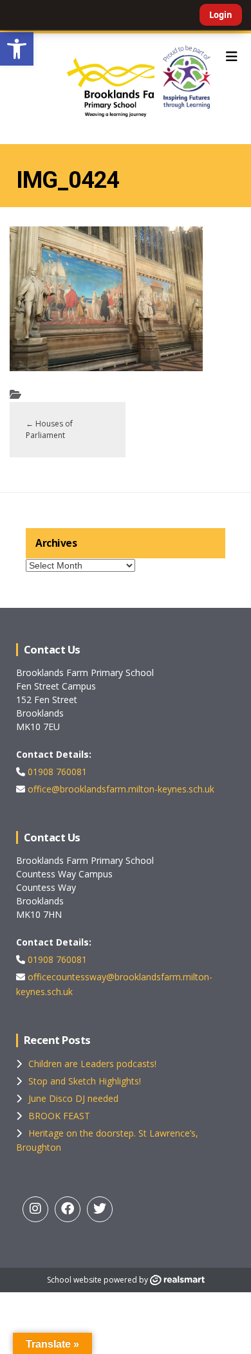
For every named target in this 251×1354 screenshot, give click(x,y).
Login (220, 15)
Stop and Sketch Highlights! (84, 1081)
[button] (16, 49)
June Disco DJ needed (73, 1098)
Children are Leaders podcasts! (92, 1063)
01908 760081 (56, 771)
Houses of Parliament (49, 429)
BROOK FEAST (59, 1116)
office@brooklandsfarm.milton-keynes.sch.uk (119, 789)
